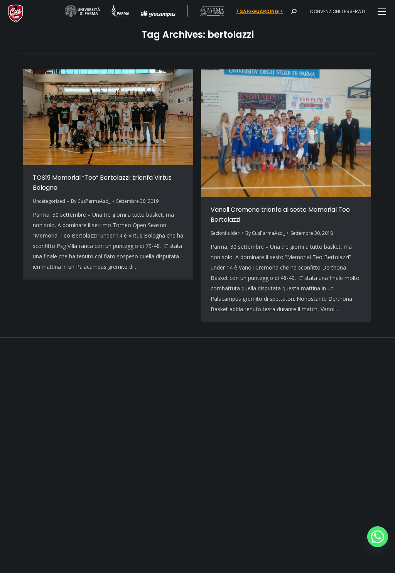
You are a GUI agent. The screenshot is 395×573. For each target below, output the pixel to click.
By (90, 201)
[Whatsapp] (377, 536)
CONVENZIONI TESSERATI (337, 11)
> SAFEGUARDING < (259, 11)
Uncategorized (49, 201)
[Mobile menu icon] (381, 11)
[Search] (293, 11)
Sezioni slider (225, 233)
